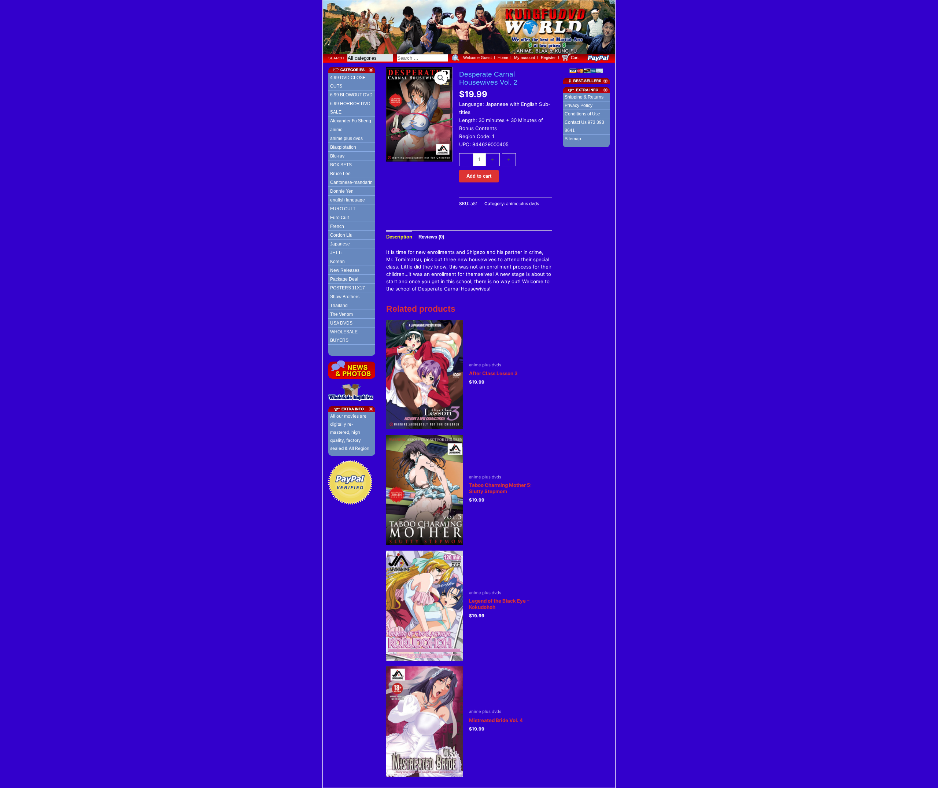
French (337, 226)
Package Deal (344, 279)
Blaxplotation (343, 147)
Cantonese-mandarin (351, 182)
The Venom (341, 314)
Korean (337, 261)
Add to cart (478, 176)
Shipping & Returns (584, 97)
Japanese (340, 244)
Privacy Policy (578, 105)
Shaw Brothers (344, 296)
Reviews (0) (431, 237)
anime (336, 129)
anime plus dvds (346, 138)
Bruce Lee (340, 173)
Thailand (339, 305)
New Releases (344, 270)
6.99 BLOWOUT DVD (351, 94)
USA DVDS (341, 323)
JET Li (336, 252)
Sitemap (573, 138)
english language (347, 200)
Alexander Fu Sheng (350, 120)
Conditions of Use (582, 113)
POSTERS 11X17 (347, 288)
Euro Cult (339, 217)
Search (336, 58)
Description (399, 237)
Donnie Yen (342, 191)
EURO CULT (342, 208)
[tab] (399, 236)
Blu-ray (337, 156)
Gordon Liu (341, 235)
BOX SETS (341, 164)
